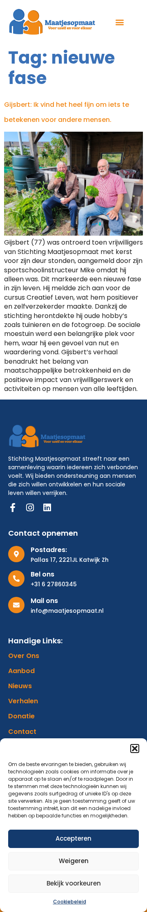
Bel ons (42, 574)
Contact (22, 731)
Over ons (23, 655)
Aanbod (21, 671)
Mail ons (44, 600)
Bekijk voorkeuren (74, 883)
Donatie (21, 716)
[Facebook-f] (12, 507)
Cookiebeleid (69, 901)
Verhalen (23, 701)
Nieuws (20, 686)
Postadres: (49, 549)
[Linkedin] (46, 507)
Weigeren (74, 861)
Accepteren (73, 838)
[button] (135, 748)
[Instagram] (29, 507)
